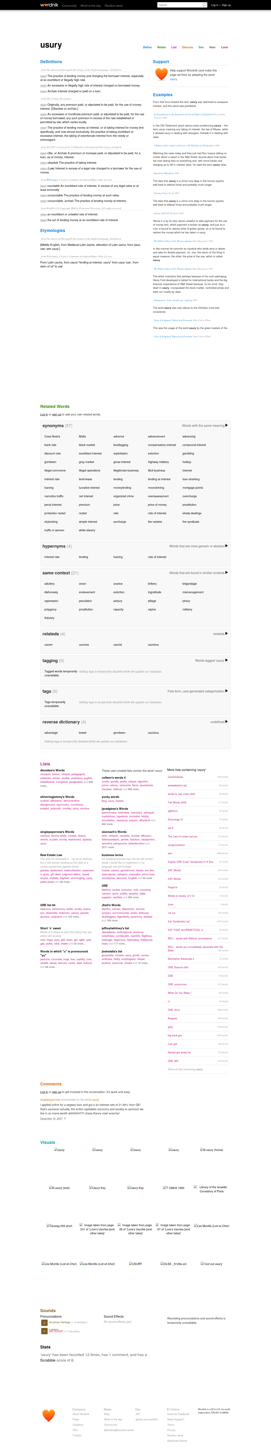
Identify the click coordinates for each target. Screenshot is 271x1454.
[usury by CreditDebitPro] (174, 1149)
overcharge (190, 496)
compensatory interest (162, 445)
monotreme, (77, 804)
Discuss (187, 47)
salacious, (46, 909)
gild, (63, 940)
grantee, (45, 870)
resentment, (75, 839)
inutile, (72, 963)
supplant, (107, 897)
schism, (57, 778)
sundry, (106, 781)
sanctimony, (59, 909)
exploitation (120, 453)
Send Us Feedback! (178, 1414)
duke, (80, 963)
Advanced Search (177, 1441)
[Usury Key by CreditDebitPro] (97, 1187)
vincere (128, 963)
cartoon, (115, 785)
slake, (143, 893)
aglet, (82, 940)
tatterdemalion (136, 843)
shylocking (51, 521)
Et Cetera (173, 1409)
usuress (84, 644)
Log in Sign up (221, 5)
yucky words (110, 797)
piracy (186, 601)
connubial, (135, 816)
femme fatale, (59, 835)
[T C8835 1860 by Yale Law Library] (173, 1187)
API (138, 1414)
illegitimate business (126, 470)
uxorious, (45, 835)
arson (82, 583)
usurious (153, 644)
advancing (189, 436)
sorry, (57, 940)
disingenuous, (48, 804)
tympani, (107, 913)
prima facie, (148, 874)
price (116, 504)
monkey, (67, 808)
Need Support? (175, 1419)
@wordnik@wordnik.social (119, 1430)
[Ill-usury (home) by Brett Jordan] (211, 1149)
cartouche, (126, 785)
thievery (49, 618)
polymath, (56, 808)
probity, (124, 893)
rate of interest (157, 513)
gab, (43, 943)
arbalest (147, 916)
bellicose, (144, 913)
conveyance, (109, 878)
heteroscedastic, (111, 839)
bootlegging (120, 445)
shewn (65, 943)
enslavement (87, 592)
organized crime (123, 496)
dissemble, (52, 913)
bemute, (63, 963)
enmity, (63, 839)
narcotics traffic (53, 496)
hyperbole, (123, 816)
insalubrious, (109, 816)
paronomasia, (110, 812)
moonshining (156, 487)
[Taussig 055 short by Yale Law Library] (59, 1225)
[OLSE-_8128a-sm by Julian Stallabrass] (173, 1263)
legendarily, (124, 916)
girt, (76, 940)
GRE (105, 886)
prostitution (189, 504)
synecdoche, (147, 785)
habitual (118, 789)
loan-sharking (191, 479)
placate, (84, 913)
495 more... (134, 789)
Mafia (82, 436)
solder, (70, 909)
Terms (170, 1424)
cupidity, (81, 959)
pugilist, (88, 778)
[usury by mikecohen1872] (59, 1149)
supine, (87, 909)
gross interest (122, 462)
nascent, (107, 893)
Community (69, 5)
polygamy (50, 609)
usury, (76, 808)
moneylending (122, 487)
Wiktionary (52, 179)
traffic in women (54, 530)
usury (173, 79)
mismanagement (193, 592)
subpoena (57, 916)
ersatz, (135, 913)
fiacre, (136, 785)
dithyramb (145, 820)
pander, (125, 839)
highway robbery (158, 462)
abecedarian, (109, 932)
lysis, (89, 940)
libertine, (107, 889)
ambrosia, (108, 959)
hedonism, (65, 913)
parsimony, (137, 916)
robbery (187, 609)
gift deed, (56, 874)
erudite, (66, 778)
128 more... (113, 920)
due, (73, 959)
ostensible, (124, 812)
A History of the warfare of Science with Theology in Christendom (184, 145)
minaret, (73, 835)
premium (84, 504)
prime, (106, 785)
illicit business (156, 470)
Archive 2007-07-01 (163, 213)
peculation (85, 601)
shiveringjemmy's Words (57, 797)
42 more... (80, 943)
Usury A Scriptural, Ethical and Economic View (176, 320)
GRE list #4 (47, 905)
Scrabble (48, 1360)
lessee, (140, 870)
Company (79, 1409)
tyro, (43, 913)
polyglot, (45, 808)
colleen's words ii (114, 777)
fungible (133, 878)
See (201, 47)
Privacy (171, 1430)
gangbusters (76, 782)
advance (118, 436)
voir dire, (150, 870)
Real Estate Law (51, 855)
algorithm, (143, 781)
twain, (70, 940)
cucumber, (57, 959)
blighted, (65, 878)
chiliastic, (114, 835)
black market (87, 445)
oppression (51, 601)
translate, (107, 789)
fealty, (117, 959)
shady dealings (192, 513)
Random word (113, 5)
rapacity (118, 609)
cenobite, (125, 835)
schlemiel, (46, 778)
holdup (187, 462)
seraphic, (134, 893)
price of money (157, 504)
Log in (44, 414)
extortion (153, 453)
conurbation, (109, 820)
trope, (50, 940)
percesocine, (120, 843)
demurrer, (122, 878)
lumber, (116, 889)
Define (147, 47)
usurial (117, 644)
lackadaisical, (48, 782)
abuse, (54, 963)
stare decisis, (109, 874)
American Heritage (60, 1322)
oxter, (57, 943)
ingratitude (154, 592)
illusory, (82, 835)
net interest (86, 496)
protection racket (54, 513)
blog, (105, 801)
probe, (50, 943)
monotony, (145, 889)
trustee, (106, 870)
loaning (49, 487)
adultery (49, 583)
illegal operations (89, 470)
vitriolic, (45, 839)
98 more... (51, 967)
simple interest (88, 521)
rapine (152, 609)
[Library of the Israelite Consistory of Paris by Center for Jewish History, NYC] (212, 1188)
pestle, (124, 781)
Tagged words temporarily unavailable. (60, 673)
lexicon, (56, 774)
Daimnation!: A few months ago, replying (173, 300)
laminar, (140, 909)
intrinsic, (117, 909)
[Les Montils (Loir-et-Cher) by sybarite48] (211, 1225)
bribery (152, 583)
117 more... (120, 943)
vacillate (118, 897)
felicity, (145, 816)
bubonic (88, 963)
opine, (116, 893)
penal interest (53, 504)
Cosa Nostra (52, 436)
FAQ (75, 1430)
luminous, (127, 889)
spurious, (45, 916)
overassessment (158, 496)
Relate (161, 47)
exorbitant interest (90, 453)
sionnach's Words (114, 832)
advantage (51, 732)
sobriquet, (149, 812)
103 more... (74, 916)
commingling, (78, 878)
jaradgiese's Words (115, 809)
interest (187, 470)
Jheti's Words (111, 905)
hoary (105, 943)
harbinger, (108, 940)
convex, (145, 955)
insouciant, (137, 812)
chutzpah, (46, 774)
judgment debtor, (72, 874)
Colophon (78, 1424)
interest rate (52, 479)
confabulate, (123, 936)
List (174, 47)
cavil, (43, 940)
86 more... (66, 882)
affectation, (56, 800)
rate (115, 513)
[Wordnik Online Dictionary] (49, 5)
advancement (156, 436)
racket (83, 513)
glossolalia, (108, 955)
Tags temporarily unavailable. (54, 704)
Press (76, 1419)
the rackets (155, 521)
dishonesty (51, 592)
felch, (105, 835)
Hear (212, 47)
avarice (118, 583)
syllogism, (123, 874)
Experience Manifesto (164, 173)
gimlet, (137, 955)
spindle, (115, 781)
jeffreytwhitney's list (115, 928)
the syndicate (191, 521)
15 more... (144, 963)
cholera (119, 801)
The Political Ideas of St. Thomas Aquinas (173, 240)
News (107, 1409)
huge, (67, 959)
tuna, (89, 959)
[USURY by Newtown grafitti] (135, 1263)
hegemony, (120, 940)
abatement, (57, 870)
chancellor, (135, 874)
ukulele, (45, 963)
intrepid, (66, 774)
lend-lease (85, 479)
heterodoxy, (133, 940)
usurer (48, 644)
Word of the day (91, 5)
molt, (136, 889)
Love (224, 47)
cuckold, (45, 800)
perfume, (45, 959)
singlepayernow (50, 1099)
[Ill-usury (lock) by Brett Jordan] (59, 1187)
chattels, (55, 878)
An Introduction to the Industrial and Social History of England (183, 114)
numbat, (136, 835)
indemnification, (73, 870)
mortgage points (193, 487)
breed (82, 732)
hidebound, (146, 940)
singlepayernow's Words (57, 832)
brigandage (190, 583)
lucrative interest (89, 487)
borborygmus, (125, 932)
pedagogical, (78, 774)
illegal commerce (55, 470)
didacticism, (129, 909)
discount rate (52, 453)
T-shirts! (77, 1435)
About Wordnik (81, 1414)
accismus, (138, 932)
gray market (86, 462)
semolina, (107, 843)
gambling (188, 453)
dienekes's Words (52, 770)
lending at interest (159, 479)
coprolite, (136, 936)
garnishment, (128, 870)
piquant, (134, 820)
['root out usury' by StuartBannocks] (212, 1263)
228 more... (134, 897)
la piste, (54, 839)
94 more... (148, 878)
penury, (75, 913)
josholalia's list (112, 951)
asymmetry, (63, 804)
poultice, (107, 963)
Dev (138, 1409)
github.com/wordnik (147, 1419)
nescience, (122, 820)
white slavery (87, 530)
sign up (56, 414)
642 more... (108, 824)
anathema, (77, 778)
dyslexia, (87, 839)
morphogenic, (129, 959)
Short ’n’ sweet (50, 928)
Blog (106, 1414)
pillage (152, 601)
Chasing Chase (161, 193)
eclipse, (133, 781)
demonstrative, (71, 800)
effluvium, (146, 835)
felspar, (141, 959)
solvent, (116, 870)
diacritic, (107, 909)
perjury (117, 601)
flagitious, (147, 936)
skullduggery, (109, 916)
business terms (112, 855)
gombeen (50, 462)
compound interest (194, 445)
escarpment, (148, 839)
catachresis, (109, 936)
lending (118, 479)
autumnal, (118, 963)
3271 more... (109, 847)
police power (47, 882)
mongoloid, (62, 782)
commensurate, (121, 913)
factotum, (135, 839)
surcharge (119, 521)
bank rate (50, 445)
